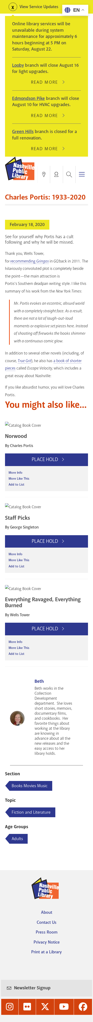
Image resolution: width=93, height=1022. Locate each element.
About (46, 912)
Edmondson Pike (28, 98)
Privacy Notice (47, 942)
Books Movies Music (29, 785)
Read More (46, 82)
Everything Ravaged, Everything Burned (43, 602)
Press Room (46, 932)
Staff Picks (17, 517)
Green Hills (23, 131)
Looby (18, 65)
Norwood (16, 436)
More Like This (19, 479)
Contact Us (47, 922)
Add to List (16, 485)
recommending (29, 261)
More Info (15, 473)
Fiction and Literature (31, 812)
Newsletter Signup (32, 988)
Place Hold (45, 459)
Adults (17, 838)
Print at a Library (46, 952)
